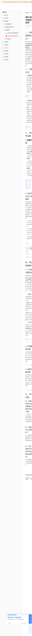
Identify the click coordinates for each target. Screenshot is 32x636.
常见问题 (9, 39)
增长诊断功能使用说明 (13, 36)
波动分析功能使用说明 (13, 33)
